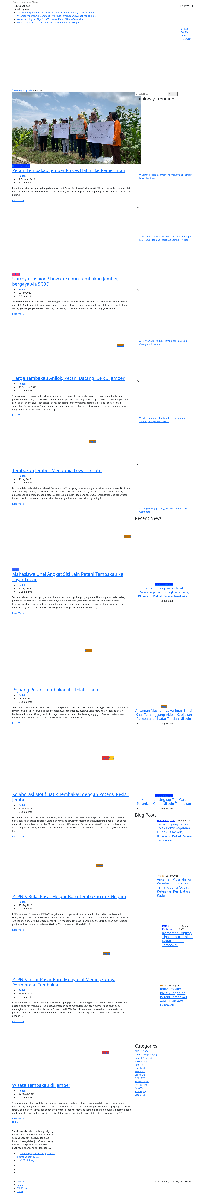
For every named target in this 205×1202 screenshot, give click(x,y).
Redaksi (23, 175)
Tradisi (140, 1091)
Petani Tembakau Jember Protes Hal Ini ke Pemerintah (68, 170)
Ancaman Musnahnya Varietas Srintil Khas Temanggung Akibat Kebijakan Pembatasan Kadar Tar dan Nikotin (164, 714)
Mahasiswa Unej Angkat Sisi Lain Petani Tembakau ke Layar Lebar (67, 576)
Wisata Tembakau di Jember (41, 1085)
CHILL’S (185, 28)
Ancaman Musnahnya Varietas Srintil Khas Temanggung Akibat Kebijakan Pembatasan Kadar (175, 887)
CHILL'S (141, 1051)
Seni (139, 1088)
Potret (141, 1084)
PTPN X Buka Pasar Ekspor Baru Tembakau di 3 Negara (69, 896)
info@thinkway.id (27, 1160)
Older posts (18, 1122)
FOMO (184, 32)
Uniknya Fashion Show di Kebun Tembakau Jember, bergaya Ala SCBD (65, 281)
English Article (143, 1058)
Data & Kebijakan (146, 1054)
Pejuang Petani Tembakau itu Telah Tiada (55, 690)
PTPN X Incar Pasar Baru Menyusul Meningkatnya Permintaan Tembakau (63, 982)
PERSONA (186, 38)
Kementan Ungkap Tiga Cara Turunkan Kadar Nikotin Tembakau (50, 19)
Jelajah (140, 1068)
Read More (18, 200)
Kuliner (140, 1071)
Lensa (140, 1074)
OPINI (184, 35)
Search (172, 93)
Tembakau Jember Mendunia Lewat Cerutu (57, 470)
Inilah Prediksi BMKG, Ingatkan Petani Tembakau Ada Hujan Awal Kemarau (173, 997)
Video (140, 1094)
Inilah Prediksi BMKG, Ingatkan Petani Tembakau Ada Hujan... (49, 22)
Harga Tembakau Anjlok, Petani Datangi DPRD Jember (68, 378)
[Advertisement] (102, 64)
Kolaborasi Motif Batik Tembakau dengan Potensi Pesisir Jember (70, 796)
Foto (139, 1064)
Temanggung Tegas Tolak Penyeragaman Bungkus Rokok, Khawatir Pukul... (56, 12)
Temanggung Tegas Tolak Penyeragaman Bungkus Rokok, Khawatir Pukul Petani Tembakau (164, 592)
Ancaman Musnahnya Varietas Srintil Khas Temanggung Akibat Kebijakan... (56, 15)
